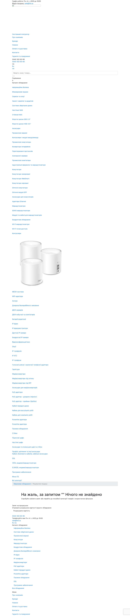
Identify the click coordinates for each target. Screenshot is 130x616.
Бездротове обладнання (23, 547)
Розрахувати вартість (21, 511)
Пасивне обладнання (21, 578)
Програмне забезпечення (23, 585)
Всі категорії (17, 480)
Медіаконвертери (20, 562)
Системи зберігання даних (24, 532)
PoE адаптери (19, 566)
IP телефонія (18, 559)
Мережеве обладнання (22, 484)
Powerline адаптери (21, 574)
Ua (13, 68)
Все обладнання (18, 588)
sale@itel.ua (29, 3)
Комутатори (18, 539)
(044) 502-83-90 (18, 62)
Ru (13, 66)
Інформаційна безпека (22, 528)
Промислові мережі (21, 536)
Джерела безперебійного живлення (27, 551)
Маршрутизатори (20, 543)
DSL (15, 581)
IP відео (17, 555)
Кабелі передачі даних (22, 570)
